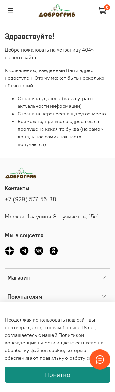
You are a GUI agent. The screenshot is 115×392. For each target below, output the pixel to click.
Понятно (57, 375)
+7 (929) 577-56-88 (30, 199)
